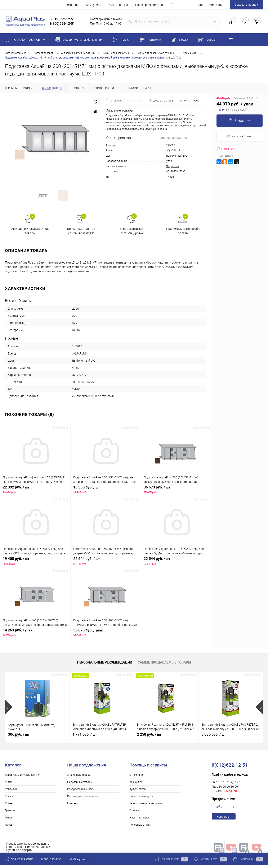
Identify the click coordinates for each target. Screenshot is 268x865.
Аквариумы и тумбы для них (22, 774)
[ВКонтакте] (219, 161)
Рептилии (11, 789)
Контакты (223, 816)
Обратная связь (22, 859)
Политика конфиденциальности (28, 846)
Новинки (72, 803)
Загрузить (172, 166)
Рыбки (9, 781)
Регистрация (215, 4)
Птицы (9, 817)
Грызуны (10, 810)
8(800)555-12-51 (52, 859)
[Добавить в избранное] (95, 102)
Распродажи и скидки (80, 789)
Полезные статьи (140, 824)
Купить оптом (118, 4)
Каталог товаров (27, 39)
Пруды (9, 824)
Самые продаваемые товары (164, 662)
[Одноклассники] (224, 161)
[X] (236, 161)
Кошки (9, 796)
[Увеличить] (53, 139)
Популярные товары (80, 781)
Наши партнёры (139, 817)
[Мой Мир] (230, 161)
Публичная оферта (19, 850)
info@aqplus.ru (224, 806)
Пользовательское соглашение (27, 843)
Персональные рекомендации (104, 662)
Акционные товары (79, 774)
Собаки (9, 803)
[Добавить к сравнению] (95, 111)
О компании (70, 4)
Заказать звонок (246, 4)
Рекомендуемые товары (82, 796)
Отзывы (134, 810)
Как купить (93, 4)
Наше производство (149, 4)
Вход (200, 4)
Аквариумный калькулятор (146, 803)
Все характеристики (174, 137)
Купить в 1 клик (242, 136)
